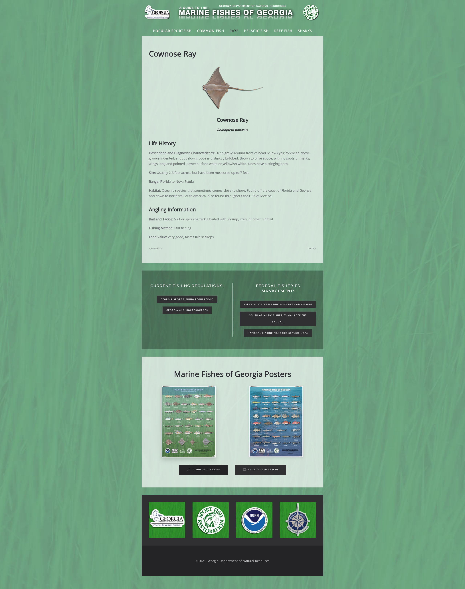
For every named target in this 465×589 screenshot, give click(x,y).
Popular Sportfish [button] (172, 31)
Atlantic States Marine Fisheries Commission (278, 304)
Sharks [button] (305, 31)
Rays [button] (234, 31)
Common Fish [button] (210, 31)
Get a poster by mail (263, 469)
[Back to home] (232, 13)
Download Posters (206, 469)
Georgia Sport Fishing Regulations (187, 299)
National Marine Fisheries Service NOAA (278, 333)
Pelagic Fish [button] (256, 31)
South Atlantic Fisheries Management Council (278, 318)
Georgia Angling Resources (187, 310)
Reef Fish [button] (283, 31)
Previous (156, 248)
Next (311, 248)
